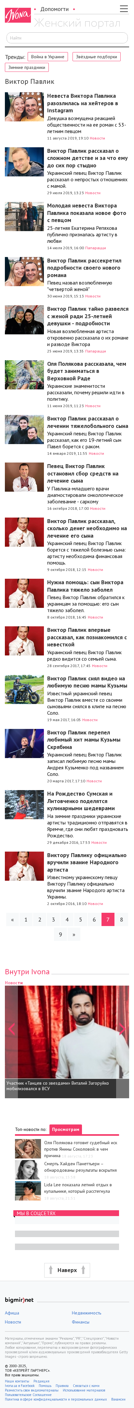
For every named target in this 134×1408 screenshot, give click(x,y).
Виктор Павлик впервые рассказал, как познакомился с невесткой (87, 637)
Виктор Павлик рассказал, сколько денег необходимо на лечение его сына (87, 528)
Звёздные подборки (96, 57)
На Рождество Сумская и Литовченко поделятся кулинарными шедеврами (81, 801)
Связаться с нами (86, 1385)
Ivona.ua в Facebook (19, 1385)
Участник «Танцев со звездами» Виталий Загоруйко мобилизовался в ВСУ (58, 1086)
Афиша (12, 1313)
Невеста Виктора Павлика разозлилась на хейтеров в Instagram (82, 103)
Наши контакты (17, 1381)
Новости (97, 138)
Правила (62, 1385)
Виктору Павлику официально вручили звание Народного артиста (87, 862)
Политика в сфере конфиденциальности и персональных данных (56, 1399)
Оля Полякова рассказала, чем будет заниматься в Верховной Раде (86, 371)
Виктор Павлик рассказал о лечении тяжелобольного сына (87, 422)
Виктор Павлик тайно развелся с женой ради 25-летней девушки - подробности (87, 316)
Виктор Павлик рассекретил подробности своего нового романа (84, 268)
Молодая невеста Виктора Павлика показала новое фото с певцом (86, 213)
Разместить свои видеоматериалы (32, 1390)
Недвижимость (86, 1313)
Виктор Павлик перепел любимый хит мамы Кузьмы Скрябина (83, 740)
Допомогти (54, 9)
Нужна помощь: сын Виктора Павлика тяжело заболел (85, 585)
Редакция (41, 1381)
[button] (11, 1038)
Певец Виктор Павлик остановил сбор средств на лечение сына (82, 473)
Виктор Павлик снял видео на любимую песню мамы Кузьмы (87, 682)
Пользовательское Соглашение (28, 1394)
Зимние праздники (26, 67)
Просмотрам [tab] (65, 1129)
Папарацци (95, 247)
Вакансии (118, 1399)
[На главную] (77, 23)
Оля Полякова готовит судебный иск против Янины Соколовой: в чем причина (80, 1149)
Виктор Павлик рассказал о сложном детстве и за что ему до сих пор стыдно (87, 158)
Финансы (80, 1322)
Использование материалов (84, 1390)
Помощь (45, 1385)
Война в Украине (47, 57)
